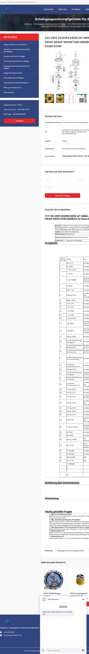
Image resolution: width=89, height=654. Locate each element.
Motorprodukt (9, 92)
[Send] (83, 650)
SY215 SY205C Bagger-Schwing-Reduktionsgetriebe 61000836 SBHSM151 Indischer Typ (52, 596)
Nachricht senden (62, 195)
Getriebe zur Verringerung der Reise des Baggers (17, 50)
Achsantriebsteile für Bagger (14, 56)
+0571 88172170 (23, 109)
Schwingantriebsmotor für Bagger (16, 61)
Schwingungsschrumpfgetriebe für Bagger (50, 24)
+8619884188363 (18, 114)
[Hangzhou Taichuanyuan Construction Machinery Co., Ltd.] (7, 9)
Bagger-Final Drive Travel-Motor (15, 44)
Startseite (28, 24)
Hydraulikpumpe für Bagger (14, 78)
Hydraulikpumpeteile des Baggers (16, 83)
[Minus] (83, 599)
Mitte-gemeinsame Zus (12, 88)
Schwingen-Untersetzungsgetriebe (70, 551)
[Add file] (43, 650)
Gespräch (19, 121)
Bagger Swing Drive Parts (13, 73)
